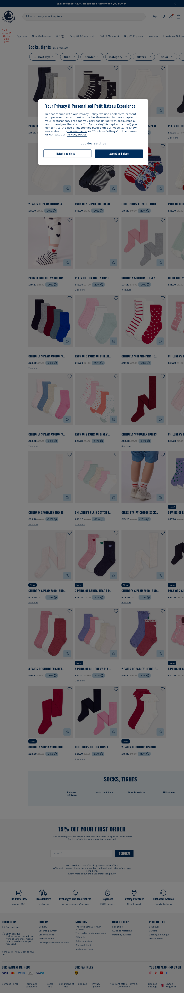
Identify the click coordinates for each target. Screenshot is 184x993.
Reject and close (65, 153)
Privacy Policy (76, 134)
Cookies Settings (93, 143)
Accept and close (119, 153)
